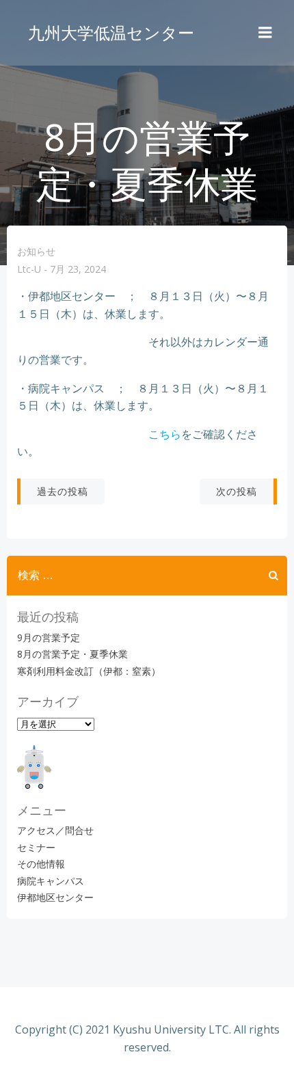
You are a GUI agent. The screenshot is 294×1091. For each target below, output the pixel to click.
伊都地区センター (55, 897)
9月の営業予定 (48, 637)
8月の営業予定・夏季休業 (72, 653)
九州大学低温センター (111, 32)
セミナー (36, 847)
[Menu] (265, 32)
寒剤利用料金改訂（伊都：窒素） (89, 670)
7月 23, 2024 (78, 269)
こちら (164, 434)
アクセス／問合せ (55, 830)
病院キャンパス (50, 880)
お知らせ (36, 251)
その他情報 (41, 863)
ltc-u (29, 269)
